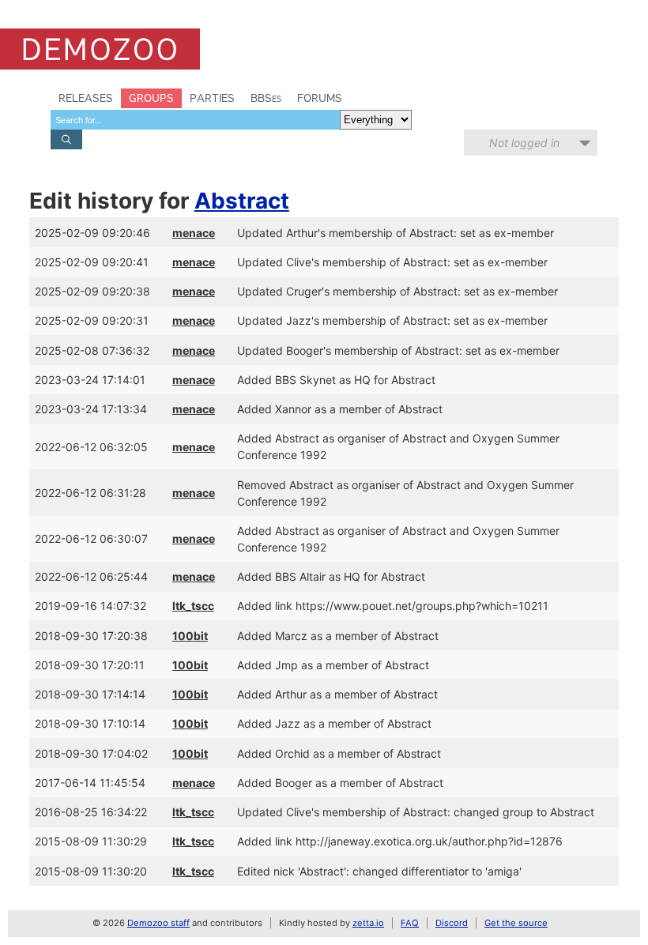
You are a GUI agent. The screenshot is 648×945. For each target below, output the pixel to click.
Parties (212, 98)
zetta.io (368, 922)
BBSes (266, 98)
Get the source (516, 922)
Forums (319, 98)
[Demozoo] (100, 49)
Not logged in (524, 142)
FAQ (410, 922)
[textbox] (195, 120)
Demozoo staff (158, 922)
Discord (451, 922)
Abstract (241, 200)
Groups (151, 98)
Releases (85, 98)
